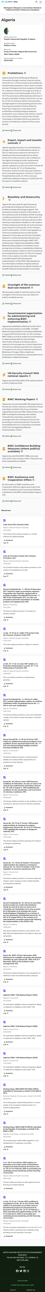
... (42, 20)
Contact (13, 1290)
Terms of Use (30, 1290)
